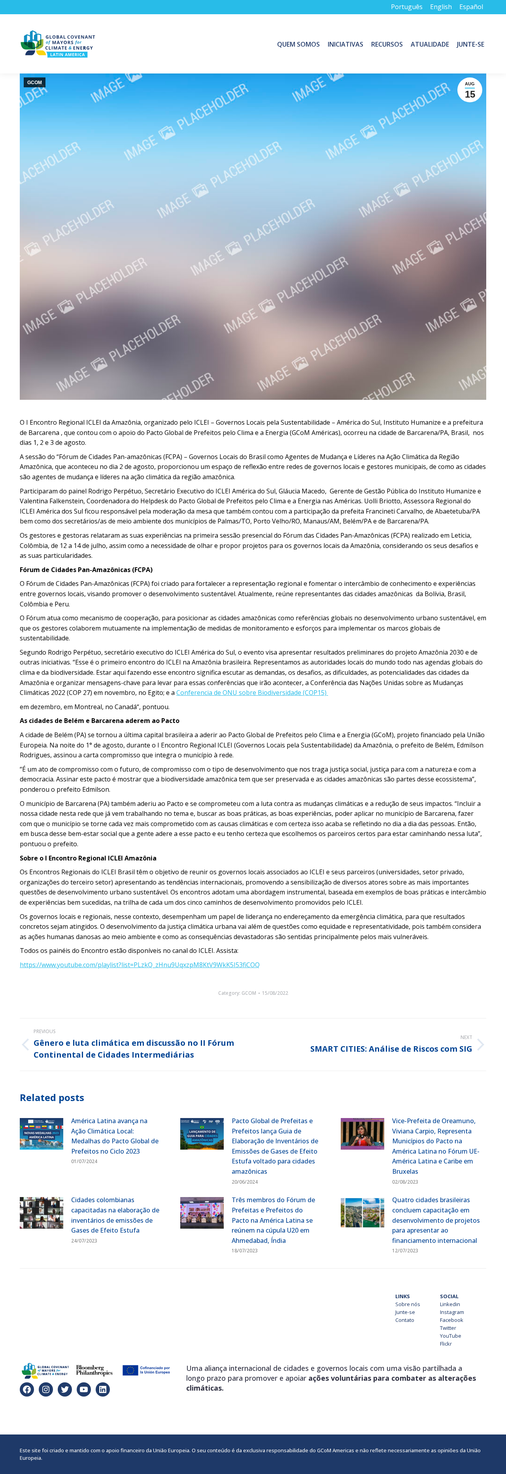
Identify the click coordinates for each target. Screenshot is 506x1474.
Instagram (452, 1312)
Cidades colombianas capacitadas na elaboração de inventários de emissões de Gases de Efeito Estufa (115, 1215)
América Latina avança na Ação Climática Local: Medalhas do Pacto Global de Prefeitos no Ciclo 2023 (115, 1136)
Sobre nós (407, 1304)
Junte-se (405, 1312)
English (441, 6)
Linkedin (450, 1304)
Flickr (446, 1343)
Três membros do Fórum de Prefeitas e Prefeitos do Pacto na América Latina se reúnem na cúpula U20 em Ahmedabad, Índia (273, 1219)
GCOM (34, 82)
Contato (404, 1319)
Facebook (451, 1319)
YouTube (450, 1335)
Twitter (448, 1327)
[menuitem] (298, 44)
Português (407, 6)
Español (471, 6)
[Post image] (41, 1134)
